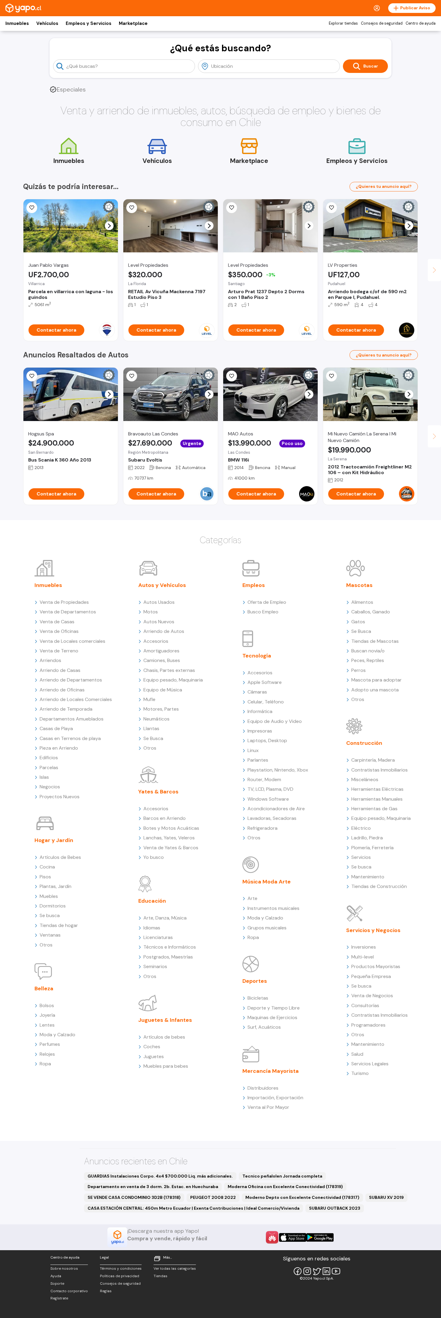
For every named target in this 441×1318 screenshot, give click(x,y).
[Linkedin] (326, 1271)
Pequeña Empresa (371, 976)
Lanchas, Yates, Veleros (169, 838)
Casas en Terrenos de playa (70, 738)
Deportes (254, 981)
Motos (150, 612)
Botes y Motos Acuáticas (171, 828)
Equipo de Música (162, 690)
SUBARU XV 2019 (386, 1197)
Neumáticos (156, 719)
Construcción (364, 743)
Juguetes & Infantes (165, 1020)
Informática (260, 711)
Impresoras (260, 731)
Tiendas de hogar (59, 925)
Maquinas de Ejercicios (272, 1017)
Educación (152, 900)
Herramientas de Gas (374, 808)
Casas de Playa (56, 728)
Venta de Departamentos (68, 612)
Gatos (358, 621)
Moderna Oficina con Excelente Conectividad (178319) (285, 1186)
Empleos (253, 585)
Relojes (47, 1054)
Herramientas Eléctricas (377, 789)
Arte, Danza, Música (165, 918)
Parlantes (258, 760)
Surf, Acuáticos (264, 1027)
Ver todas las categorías (175, 1268)
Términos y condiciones (121, 1268)
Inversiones (363, 947)
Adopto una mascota (375, 690)
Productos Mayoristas (375, 966)
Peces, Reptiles (367, 660)
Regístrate (59, 1298)
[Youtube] (336, 1271)
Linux (253, 750)
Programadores (368, 1025)
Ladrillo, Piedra (367, 838)
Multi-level (362, 957)
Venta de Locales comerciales (72, 641)
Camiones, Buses (161, 660)
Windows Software (268, 799)
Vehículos (47, 23)
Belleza (43, 988)
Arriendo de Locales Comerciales (76, 699)
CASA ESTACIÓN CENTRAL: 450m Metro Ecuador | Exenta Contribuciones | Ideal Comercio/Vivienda (193, 1208)
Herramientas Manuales (377, 799)
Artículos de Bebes (60, 857)
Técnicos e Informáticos (169, 947)
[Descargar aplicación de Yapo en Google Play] (320, 1237)
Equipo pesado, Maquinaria (173, 680)
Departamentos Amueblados (72, 719)
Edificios (49, 757)
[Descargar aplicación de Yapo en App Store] (292, 1237)
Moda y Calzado (57, 1034)
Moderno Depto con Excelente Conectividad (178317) (302, 1197)
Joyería (47, 1015)
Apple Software (265, 682)
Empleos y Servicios (88, 23)
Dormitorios (53, 906)
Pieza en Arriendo (59, 748)
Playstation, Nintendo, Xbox (278, 770)
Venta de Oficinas (59, 631)
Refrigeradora (263, 828)
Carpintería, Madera (373, 760)
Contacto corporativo (69, 1291)
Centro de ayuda (421, 23)
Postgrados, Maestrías (168, 957)
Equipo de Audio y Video (275, 721)
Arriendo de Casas (60, 670)
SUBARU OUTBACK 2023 (334, 1208)
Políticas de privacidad (119, 1276)
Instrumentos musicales (273, 908)
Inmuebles (17, 23)
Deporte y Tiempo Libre (274, 1008)
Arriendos (50, 660)
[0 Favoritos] (31, 207)
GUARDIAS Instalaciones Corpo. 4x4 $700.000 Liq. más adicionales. (160, 1176)
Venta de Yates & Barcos (170, 847)
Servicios (361, 857)
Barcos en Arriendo (164, 818)
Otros (46, 945)
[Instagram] (307, 1271)
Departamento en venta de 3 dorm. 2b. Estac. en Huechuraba (153, 1186)
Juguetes (153, 1056)
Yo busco (153, 857)
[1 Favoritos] (331, 207)
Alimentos (362, 602)
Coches (151, 1046)
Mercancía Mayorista (270, 1071)
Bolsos (47, 1005)
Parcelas (49, 767)
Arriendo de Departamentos (71, 680)
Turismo (360, 1073)
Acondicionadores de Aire (276, 808)
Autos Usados (159, 602)
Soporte (57, 1283)
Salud (357, 1054)
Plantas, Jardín (55, 886)
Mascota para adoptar (376, 680)
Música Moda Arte (266, 881)
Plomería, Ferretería (372, 847)
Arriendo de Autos (163, 631)
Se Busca (153, 738)
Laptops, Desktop (267, 740)
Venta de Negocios (372, 995)
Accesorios (155, 641)
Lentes (47, 1025)
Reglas (106, 1291)
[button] (109, 225)
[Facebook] (297, 1271)
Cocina (47, 867)
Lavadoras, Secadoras (272, 818)
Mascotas (359, 585)
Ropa (45, 1064)
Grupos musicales (267, 928)
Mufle (149, 699)
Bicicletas (258, 998)
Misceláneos (364, 779)
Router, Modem (264, 779)
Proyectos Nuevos (60, 796)
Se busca (50, 915)
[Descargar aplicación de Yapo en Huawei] (272, 1237)
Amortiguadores (161, 651)
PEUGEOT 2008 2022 (213, 1197)
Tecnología (256, 655)
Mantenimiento (367, 877)
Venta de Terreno (59, 651)
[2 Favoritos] (131, 207)
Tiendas (160, 1276)
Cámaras (257, 692)
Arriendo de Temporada (66, 709)
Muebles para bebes (165, 1066)
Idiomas (151, 928)
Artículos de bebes (164, 1037)
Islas (44, 777)
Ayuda (55, 1276)
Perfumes (50, 1044)
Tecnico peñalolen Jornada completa (282, 1176)
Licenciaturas (158, 937)
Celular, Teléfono (266, 702)
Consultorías (365, 1005)
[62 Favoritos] (231, 207)
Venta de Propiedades (64, 602)
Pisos (45, 877)
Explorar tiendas (343, 23)
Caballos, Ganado (370, 612)
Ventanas (50, 935)
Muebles (49, 896)
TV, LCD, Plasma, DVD (270, 789)
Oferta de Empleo (267, 602)
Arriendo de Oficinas (62, 690)
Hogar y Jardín (53, 840)
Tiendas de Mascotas (375, 641)
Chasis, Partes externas (169, 670)
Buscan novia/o (368, 651)
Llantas (151, 728)
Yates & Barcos (158, 791)
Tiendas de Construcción (379, 886)
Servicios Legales (369, 1064)
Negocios (50, 787)
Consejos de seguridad (382, 23)
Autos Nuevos (158, 621)
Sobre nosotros (64, 1268)
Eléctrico (361, 828)
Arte (252, 898)
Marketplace (133, 23)
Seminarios (155, 966)
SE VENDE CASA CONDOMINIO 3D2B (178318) (134, 1197)
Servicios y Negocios (373, 930)
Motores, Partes (161, 709)
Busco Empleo (263, 612)
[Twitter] (317, 1271)
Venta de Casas (57, 621)
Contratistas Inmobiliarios (379, 770)
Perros (358, 670)
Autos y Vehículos (162, 585)
